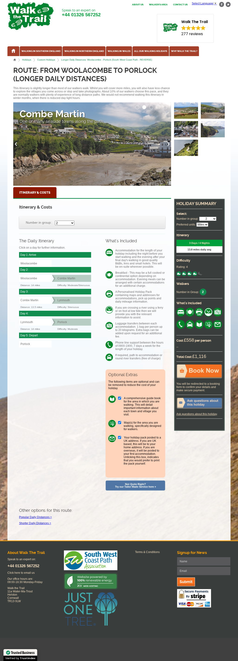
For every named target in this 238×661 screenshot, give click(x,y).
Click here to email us (21, 572)
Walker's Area (158, 4)
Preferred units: (186, 224)
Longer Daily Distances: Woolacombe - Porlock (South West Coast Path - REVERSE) (106, 59)
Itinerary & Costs (34, 193)
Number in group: (39, 222)
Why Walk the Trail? (184, 51)
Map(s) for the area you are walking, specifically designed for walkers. (142, 426)
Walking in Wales (119, 51)
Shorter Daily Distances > (35, 523)
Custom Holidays (46, 59)
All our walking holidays (150, 51)
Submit (186, 582)
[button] (137, 105)
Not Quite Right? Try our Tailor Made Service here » (135, 485)
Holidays (26, 59)
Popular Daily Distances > (35, 517)
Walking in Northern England (84, 51)
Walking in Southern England (40, 51)
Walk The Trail (30, 16)
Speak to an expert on (81, 12)
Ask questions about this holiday (196, 414)
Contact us (180, 4)
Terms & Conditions (147, 552)
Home (14, 59)
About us (137, 4)
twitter (228, 4)
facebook (221, 4)
